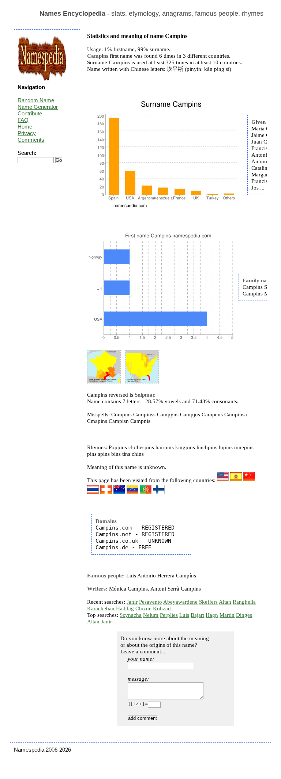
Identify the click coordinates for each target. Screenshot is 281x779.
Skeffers (208, 602)
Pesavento (150, 602)
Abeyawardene (180, 602)
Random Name (36, 100)
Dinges (244, 615)
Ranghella (244, 602)
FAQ (23, 120)
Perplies (169, 615)
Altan (225, 602)
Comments (31, 140)
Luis (184, 615)
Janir (132, 602)
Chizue (143, 608)
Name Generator (38, 107)
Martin (227, 615)
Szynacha (131, 615)
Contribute (30, 113)
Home (25, 126)
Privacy (27, 133)
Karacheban (101, 608)
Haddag (125, 608)
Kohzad (162, 608)
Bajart (197, 615)
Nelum (150, 615)
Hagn (212, 615)
